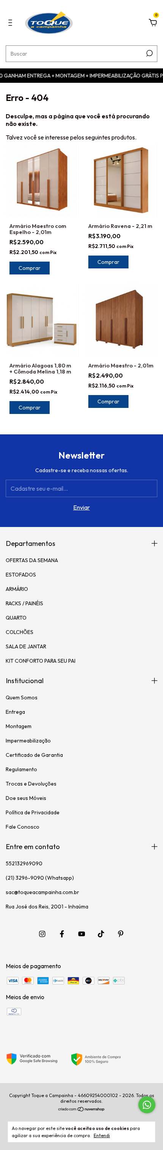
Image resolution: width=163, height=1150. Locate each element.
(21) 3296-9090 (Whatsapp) (40, 877)
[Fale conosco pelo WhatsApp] (146, 1104)
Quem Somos (22, 697)
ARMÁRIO (17, 589)
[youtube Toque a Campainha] (81, 934)
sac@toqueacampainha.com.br (42, 892)
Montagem (18, 726)
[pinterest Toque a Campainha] (120, 934)
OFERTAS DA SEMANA (32, 560)
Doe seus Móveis (26, 798)
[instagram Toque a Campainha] (42, 934)
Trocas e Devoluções (31, 783)
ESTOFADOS (21, 574)
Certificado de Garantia (34, 755)
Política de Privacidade (33, 812)
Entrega (15, 711)
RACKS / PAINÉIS (24, 603)
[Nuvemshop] (81, 1109)
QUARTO (16, 617)
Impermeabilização (28, 740)
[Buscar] (148, 53)
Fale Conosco (22, 826)
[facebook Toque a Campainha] (62, 934)
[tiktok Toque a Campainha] (101, 934)
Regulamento (21, 769)
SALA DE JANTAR (26, 646)
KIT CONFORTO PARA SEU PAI (40, 660)
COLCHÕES (19, 632)
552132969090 (24, 863)
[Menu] (11, 23)
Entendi (102, 1135)
